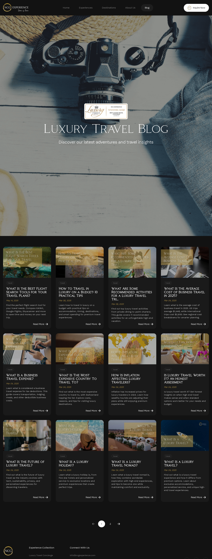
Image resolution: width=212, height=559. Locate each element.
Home (66, 7)
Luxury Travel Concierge (41, 555)
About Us (130, 7)
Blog (147, 7)
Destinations (109, 7)
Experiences (85, 7)
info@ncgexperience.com (82, 555)
